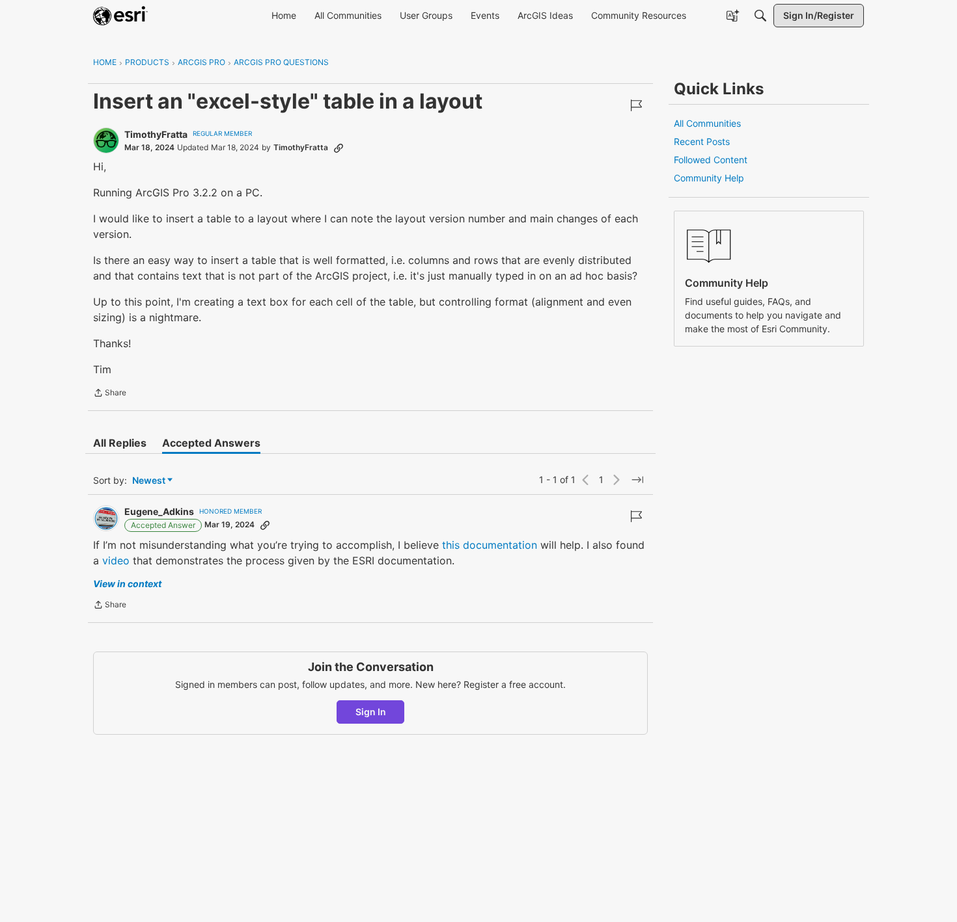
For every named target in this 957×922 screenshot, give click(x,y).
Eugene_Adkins (159, 511)
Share (109, 394)
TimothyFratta (155, 134)
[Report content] (636, 105)
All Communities (707, 123)
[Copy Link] (338, 147)
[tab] (119, 443)
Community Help (709, 177)
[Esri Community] (120, 15)
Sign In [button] (370, 711)
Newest (148, 481)
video (116, 560)
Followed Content (710, 159)
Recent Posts (702, 141)
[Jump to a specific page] (637, 479)
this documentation (489, 544)
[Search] (760, 15)
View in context (127, 583)
